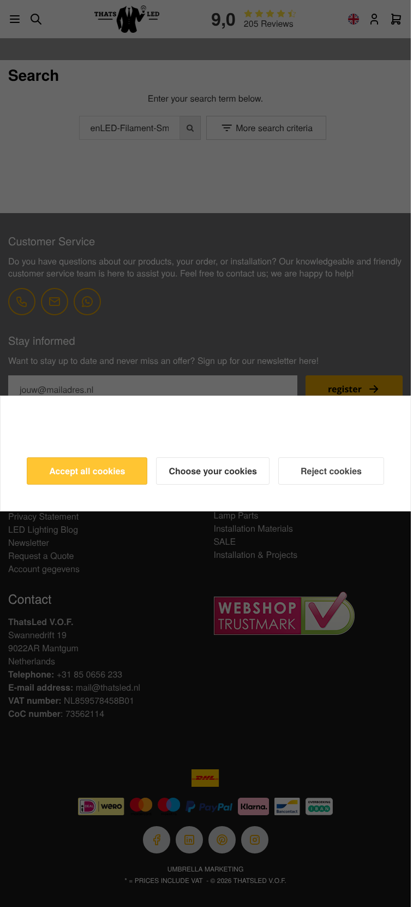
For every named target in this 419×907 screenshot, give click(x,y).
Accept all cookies (87, 470)
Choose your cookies (213, 470)
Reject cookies (331, 470)
